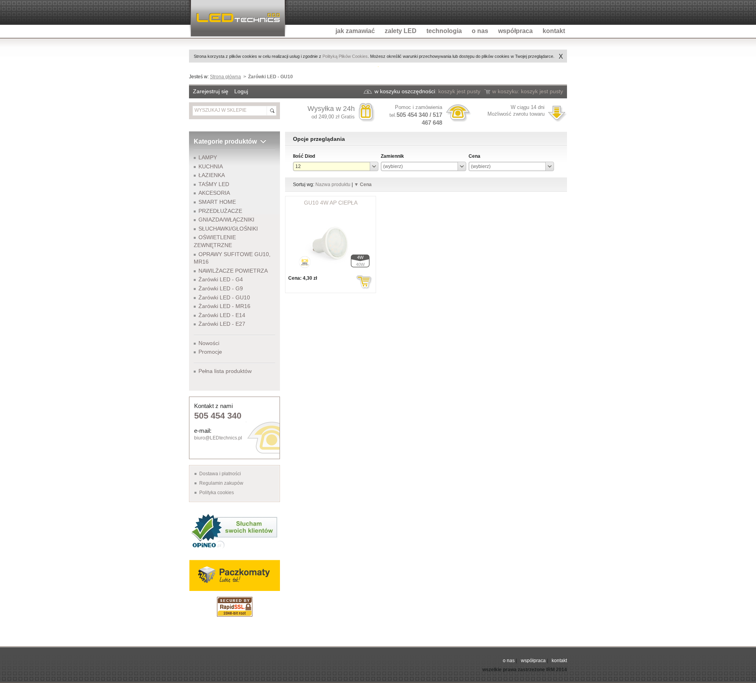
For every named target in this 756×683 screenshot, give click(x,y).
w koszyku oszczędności (404, 91)
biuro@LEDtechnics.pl (218, 438)
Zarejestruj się (210, 91)
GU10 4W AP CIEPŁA (331, 202)
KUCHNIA (210, 166)
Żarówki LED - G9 (220, 288)
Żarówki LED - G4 (220, 279)
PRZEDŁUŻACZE (220, 211)
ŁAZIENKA (211, 175)
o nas (509, 660)
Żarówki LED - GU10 (224, 297)
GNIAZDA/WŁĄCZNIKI (226, 219)
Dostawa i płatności (220, 473)
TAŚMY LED (213, 184)
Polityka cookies (216, 492)
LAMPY (207, 157)
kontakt (559, 660)
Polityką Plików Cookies (345, 56)
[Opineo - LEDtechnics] (234, 530)
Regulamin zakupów (221, 483)
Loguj (241, 91)
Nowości (208, 343)
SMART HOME (217, 202)
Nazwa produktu (332, 184)
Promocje (210, 352)
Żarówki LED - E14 (221, 315)
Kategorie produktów (225, 141)
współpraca (533, 660)
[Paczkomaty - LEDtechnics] (234, 575)
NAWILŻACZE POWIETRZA (233, 271)
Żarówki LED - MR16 (224, 306)
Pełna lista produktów (225, 371)
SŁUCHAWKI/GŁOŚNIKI (228, 228)
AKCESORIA (214, 193)
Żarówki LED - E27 (221, 324)
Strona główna (225, 76)
